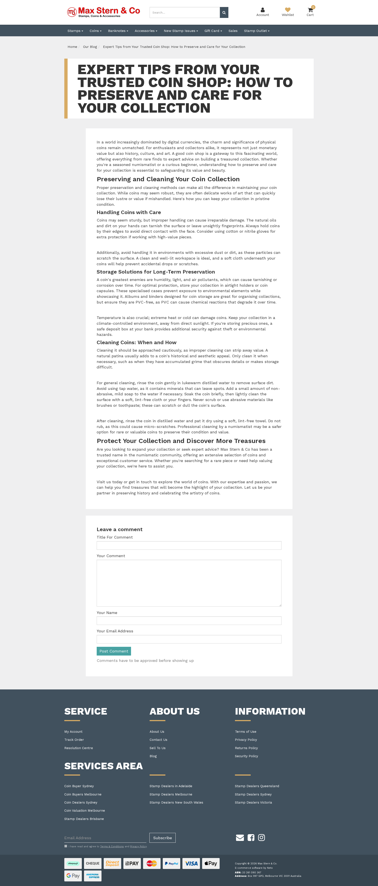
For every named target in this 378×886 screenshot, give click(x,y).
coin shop (195, 153)
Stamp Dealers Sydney (253, 794)
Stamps (75, 31)
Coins (95, 31)
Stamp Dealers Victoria (253, 802)
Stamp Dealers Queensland (257, 786)
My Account (73, 732)
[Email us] (240, 837)
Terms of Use (245, 732)
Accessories (145, 31)
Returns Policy (246, 748)
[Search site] (224, 12)
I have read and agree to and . (108, 846)
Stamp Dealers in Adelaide (171, 786)
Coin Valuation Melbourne (84, 811)
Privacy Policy (246, 740)
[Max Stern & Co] (103, 12)
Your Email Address (115, 631)
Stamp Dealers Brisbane (84, 819)
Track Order (74, 740)
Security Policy (246, 756)
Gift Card (212, 31)
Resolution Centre (78, 748)
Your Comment (111, 555)
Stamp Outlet (256, 31)
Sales (233, 31)
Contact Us (158, 740)
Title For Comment (115, 537)
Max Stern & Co (235, 449)
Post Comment (114, 651)
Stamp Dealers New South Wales (176, 802)
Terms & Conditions (112, 846)
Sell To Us (158, 748)
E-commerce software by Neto (254, 868)
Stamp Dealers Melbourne (171, 794)
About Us (157, 732)
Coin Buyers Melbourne (83, 794)
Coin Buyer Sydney (79, 786)
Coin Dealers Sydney (80, 802)
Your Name (107, 612)
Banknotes (117, 31)
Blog (153, 756)
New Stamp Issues (180, 31)
